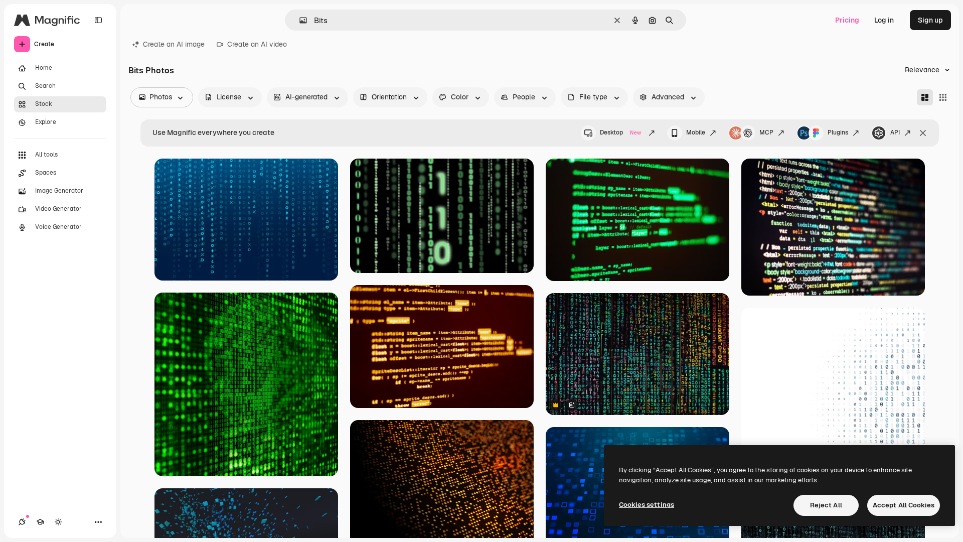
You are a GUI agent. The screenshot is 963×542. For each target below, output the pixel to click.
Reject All (826, 505)
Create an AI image (174, 44)
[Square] (943, 97)
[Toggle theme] (58, 522)
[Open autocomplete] (299, 20)
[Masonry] (925, 97)
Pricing (847, 20)
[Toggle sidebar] (98, 20)
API (895, 132)
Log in (884, 20)
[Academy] (40, 522)
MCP (766, 132)
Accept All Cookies (903, 505)
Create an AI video (257, 44)
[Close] (923, 133)
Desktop (620, 132)
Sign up (930, 20)
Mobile (695, 132)
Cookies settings (646, 504)
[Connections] (22, 522)
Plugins (838, 132)
